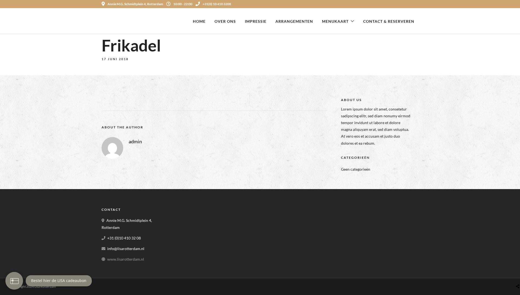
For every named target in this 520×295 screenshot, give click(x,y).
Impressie (255, 21)
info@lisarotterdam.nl (125, 248)
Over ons (225, 21)
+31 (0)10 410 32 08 (124, 238)
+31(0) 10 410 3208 (217, 4)
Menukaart (335, 21)
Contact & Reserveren (388, 21)
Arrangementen (294, 21)
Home (199, 21)
